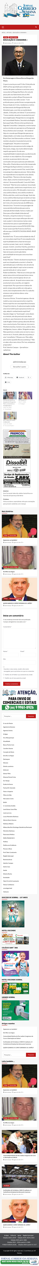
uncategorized (7, 888)
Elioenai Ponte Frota (9, 777)
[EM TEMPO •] (25, 395)
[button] (3, 27)
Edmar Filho (7, 773)
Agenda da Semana (9, 727)
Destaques (6, 759)
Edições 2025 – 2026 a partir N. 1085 (18, 1242)
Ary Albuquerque (8, 737)
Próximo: (19, 501)
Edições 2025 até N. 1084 (19, 1240)
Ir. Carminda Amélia (9, 806)
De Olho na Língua (9, 572)
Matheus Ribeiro (8, 823)
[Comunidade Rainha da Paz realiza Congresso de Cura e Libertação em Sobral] (19, 1141)
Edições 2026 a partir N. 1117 (27, 1244)
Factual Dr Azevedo (9, 788)
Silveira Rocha (7, 874)
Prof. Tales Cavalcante (10, 852)
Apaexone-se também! (10, 540)
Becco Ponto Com (8, 745)
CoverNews (27, 1250)
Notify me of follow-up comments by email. (19, 674)
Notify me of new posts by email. (15, 678)
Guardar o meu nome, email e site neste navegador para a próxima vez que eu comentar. (19, 670)
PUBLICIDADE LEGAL (9, 1244)
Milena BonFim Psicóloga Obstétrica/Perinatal (17, 827)
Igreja (5, 802)
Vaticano (6, 892)
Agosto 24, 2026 (17, 542)
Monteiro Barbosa (9, 831)
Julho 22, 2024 (17, 43)
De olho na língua (14, 567)
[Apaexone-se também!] (19, 526)
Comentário (7, 627)
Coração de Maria (8, 752)
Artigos (5, 37)
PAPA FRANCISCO (9, 838)
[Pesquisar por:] (14, 716)
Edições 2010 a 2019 (9, 1237)
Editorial (6, 770)
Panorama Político (9, 834)
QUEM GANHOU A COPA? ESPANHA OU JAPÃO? (17, 603)
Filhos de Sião (7, 795)
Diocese (5, 763)
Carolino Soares (8, 748)
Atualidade (6, 741)
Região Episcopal (8, 856)
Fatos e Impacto (8, 791)
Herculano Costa (8, 798)
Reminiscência (7, 859)
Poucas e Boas (13, 535)
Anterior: (17, 493)
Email (22, 651)
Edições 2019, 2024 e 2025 (26, 1237)
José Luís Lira (7, 813)
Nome (5, 651)
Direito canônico (8, 766)
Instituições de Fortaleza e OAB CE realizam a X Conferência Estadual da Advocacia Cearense (17, 1043)
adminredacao (8, 43)
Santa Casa (6, 867)
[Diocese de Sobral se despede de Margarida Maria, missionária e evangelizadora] (10, 395)
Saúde (5, 870)
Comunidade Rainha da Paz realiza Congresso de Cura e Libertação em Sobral (18, 1037)
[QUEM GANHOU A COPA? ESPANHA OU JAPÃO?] (19, 589)
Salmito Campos (13, 37)
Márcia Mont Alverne (9, 820)
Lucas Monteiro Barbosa (10, 816)
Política (5, 841)
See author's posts (19, 367)
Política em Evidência (9, 845)
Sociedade (6, 877)
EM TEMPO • (22, 400)
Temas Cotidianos (8, 884)
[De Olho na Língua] (19, 557)
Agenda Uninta (8, 730)
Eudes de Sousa (8, 784)
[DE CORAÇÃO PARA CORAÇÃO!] (10, 415)
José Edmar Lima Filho (10, 809)
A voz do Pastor (8, 723)
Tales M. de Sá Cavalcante (15, 598)
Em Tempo (6, 780)
